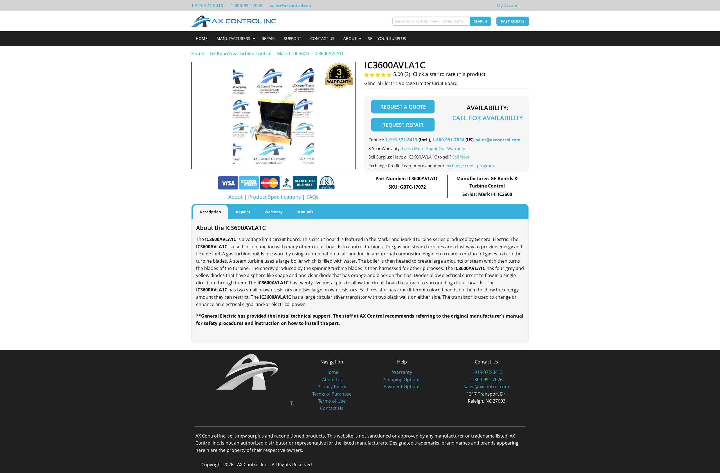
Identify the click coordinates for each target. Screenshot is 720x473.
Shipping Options (402, 379)
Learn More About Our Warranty (433, 148)
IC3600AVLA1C (329, 53)
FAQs (313, 196)
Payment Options (402, 386)
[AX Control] (247, 371)
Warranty (402, 372)
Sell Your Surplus (387, 38)
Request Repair (403, 124)
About (350, 38)
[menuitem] (201, 39)
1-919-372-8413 (207, 5)
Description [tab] (210, 211)
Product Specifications (274, 196)
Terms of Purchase (332, 394)
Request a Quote (403, 106)
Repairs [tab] (243, 211)
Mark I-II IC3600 (293, 53)
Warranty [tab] (273, 211)
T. (292, 403)
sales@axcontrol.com (291, 5)
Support (292, 38)
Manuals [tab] (305, 211)
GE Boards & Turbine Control (241, 53)
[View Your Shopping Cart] (524, 5)
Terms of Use (332, 401)
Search (480, 21)
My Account (508, 5)
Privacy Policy (332, 386)
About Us (332, 379)
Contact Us (322, 38)
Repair (268, 38)
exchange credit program (470, 165)
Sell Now (460, 157)
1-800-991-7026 (247, 5)
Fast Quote (513, 21)
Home (202, 38)
